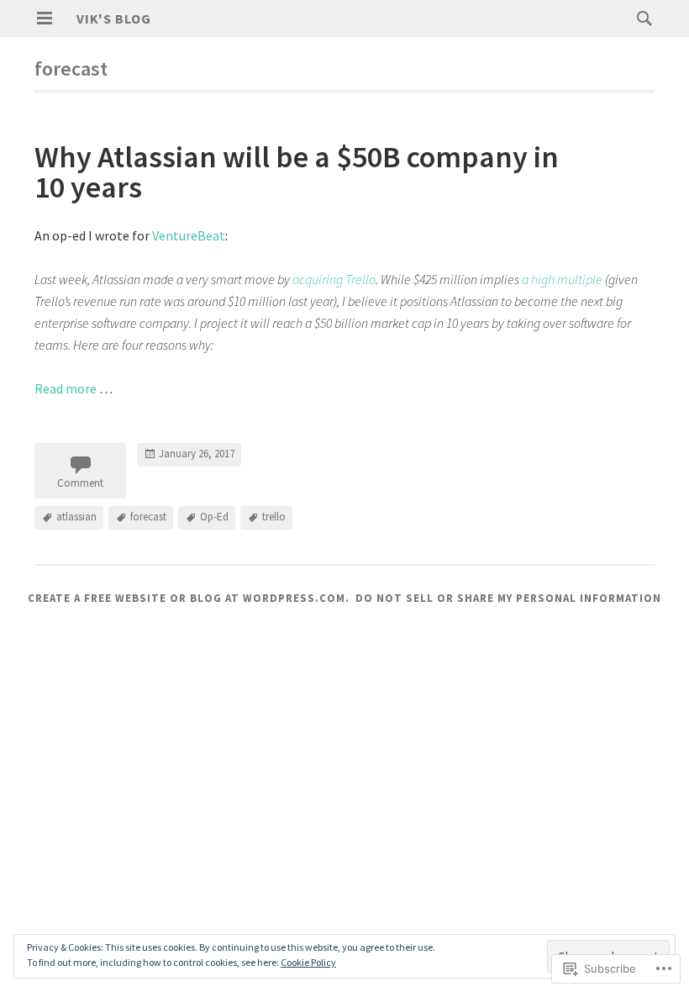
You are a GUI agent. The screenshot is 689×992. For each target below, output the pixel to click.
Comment (80, 483)
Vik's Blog (113, 18)
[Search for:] (640, 17)
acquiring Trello (334, 279)
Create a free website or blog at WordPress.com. (189, 598)
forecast (148, 516)
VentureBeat (188, 235)
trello (274, 516)
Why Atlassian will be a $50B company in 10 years (296, 172)
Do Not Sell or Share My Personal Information (508, 598)
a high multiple (562, 279)
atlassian (76, 516)
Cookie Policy (308, 962)
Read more (65, 388)
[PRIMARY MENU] (44, 18)
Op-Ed (214, 516)
